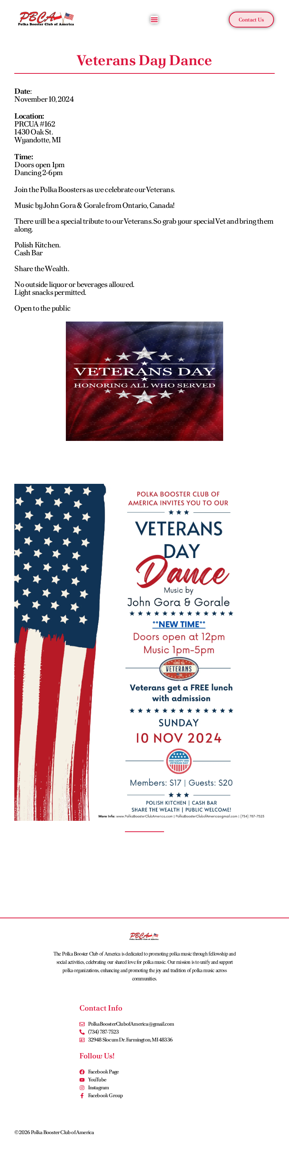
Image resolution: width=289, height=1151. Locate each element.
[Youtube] (271, 1131)
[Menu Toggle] (154, 19)
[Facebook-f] (226, 1131)
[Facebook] (241, 1131)
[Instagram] (256, 1131)
